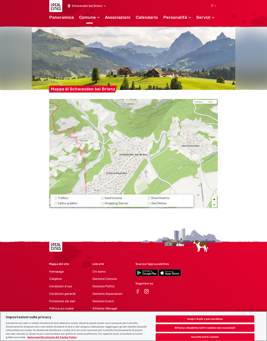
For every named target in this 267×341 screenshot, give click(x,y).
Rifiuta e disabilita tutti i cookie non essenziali (205, 328)
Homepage (56, 271)
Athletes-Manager (105, 308)
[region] (133, 153)
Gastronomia (113, 198)
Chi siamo (99, 271)
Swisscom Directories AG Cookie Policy (52, 337)
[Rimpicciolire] (214, 204)
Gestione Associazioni (107, 294)
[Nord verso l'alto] (214, 108)
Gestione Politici (103, 286)
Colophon (55, 279)
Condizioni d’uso (60, 286)
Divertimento (160, 198)
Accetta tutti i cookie (205, 337)
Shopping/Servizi (116, 203)
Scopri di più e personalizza (205, 319)
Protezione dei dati (62, 301)
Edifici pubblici (67, 203)
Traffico (63, 198)
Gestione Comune (104, 279)
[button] (87, 6)
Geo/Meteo (159, 203)
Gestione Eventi (103, 301)
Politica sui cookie (61, 308)
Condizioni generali (62, 294)
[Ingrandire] (214, 199)
